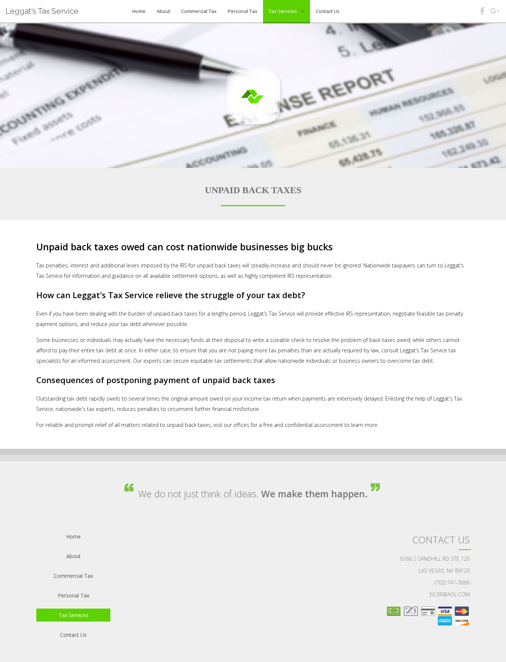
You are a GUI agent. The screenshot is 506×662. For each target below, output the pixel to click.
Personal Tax (242, 11)
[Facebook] (482, 12)
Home (139, 11)
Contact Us (328, 11)
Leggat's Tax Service (42, 11)
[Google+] (494, 12)
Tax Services (283, 11)
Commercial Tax (199, 11)
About (163, 11)
